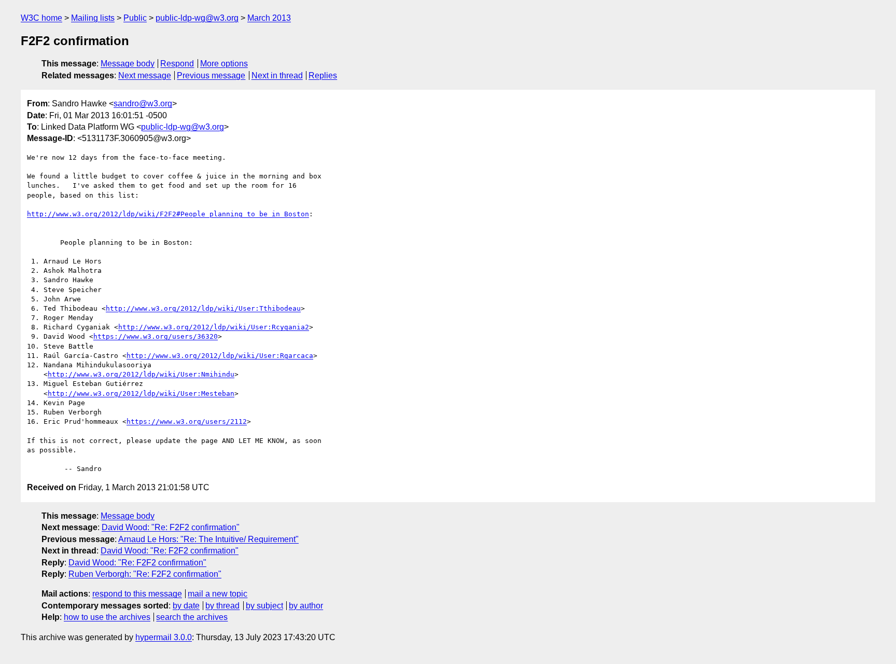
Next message (144, 75)
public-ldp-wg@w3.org (197, 17)
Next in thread (277, 75)
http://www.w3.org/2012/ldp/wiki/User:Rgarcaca (220, 355)
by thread (222, 605)
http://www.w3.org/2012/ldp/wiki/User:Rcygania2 (213, 327)
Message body (128, 63)
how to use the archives (107, 617)
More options (224, 63)
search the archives (192, 617)
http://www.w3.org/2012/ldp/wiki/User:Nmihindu (141, 374)
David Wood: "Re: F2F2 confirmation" (171, 527)
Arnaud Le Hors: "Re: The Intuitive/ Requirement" (208, 539)
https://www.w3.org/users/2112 (187, 421)
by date (186, 605)
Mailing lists (93, 17)
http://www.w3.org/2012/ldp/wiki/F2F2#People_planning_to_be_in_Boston (168, 214)
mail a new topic (217, 593)
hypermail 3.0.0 (163, 637)
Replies (323, 75)
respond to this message (137, 593)
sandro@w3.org (143, 103)
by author (306, 605)
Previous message (211, 75)
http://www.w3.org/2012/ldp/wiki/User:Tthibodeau (203, 308)
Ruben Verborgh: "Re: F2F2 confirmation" (144, 574)
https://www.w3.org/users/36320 (155, 336)
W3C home (41, 17)
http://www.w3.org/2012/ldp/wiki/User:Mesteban (141, 393)
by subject (264, 605)
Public (135, 17)
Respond (177, 63)
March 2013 (269, 17)
